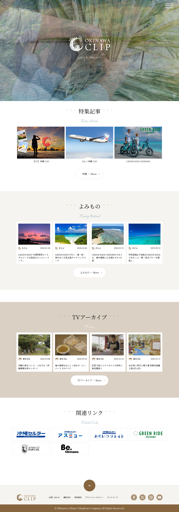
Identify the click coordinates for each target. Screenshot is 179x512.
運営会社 (67, 497)
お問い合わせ (54, 497)
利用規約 (78, 497)
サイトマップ (112, 497)
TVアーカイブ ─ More (89, 380)
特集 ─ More (89, 174)
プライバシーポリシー (94, 497)
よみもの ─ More (89, 272)
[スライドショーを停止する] (174, 96)
